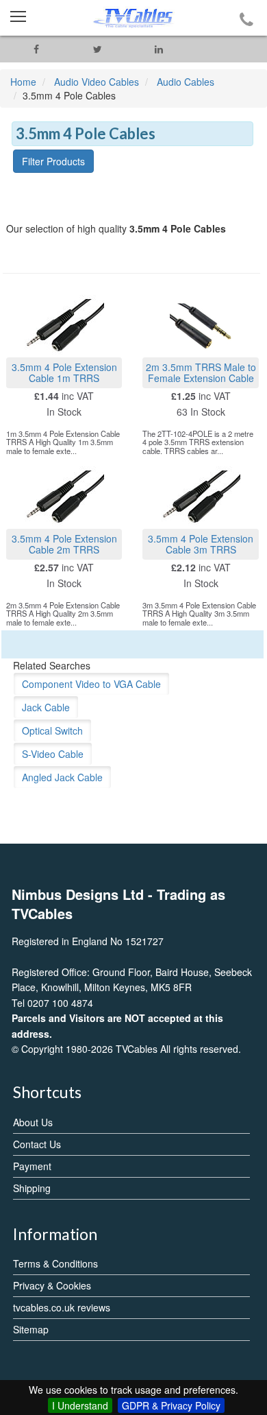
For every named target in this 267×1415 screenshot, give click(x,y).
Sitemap (31, 1329)
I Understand (80, 1405)
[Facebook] (36, 49)
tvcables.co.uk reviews (61, 1307)
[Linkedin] (159, 49)
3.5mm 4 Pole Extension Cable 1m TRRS (64, 372)
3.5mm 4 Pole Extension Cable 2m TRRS (64, 544)
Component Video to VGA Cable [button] (91, 684)
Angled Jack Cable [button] (62, 777)
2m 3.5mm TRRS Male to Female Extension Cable (201, 372)
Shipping (32, 1188)
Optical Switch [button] (52, 730)
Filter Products (53, 161)
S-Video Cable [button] (53, 754)
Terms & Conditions (55, 1263)
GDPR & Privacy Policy (171, 1405)
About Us (33, 1122)
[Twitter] (98, 49)
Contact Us (37, 1144)
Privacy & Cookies (52, 1285)
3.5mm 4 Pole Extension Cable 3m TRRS (200, 544)
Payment (32, 1166)
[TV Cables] (133, 18)
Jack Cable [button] (46, 707)
